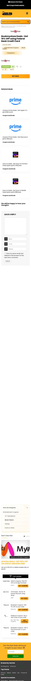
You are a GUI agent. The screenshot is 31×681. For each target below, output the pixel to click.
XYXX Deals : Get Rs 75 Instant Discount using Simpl (18, 593)
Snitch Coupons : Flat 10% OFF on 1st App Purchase (19, 582)
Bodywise (13, 609)
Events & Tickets (9, 528)
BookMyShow (11, 53)
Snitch (12, 585)
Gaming (7, 524)
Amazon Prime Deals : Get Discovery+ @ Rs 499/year (15, 138)
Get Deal (15, 76)
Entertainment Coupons (11, 48)
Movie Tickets (9, 520)
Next (28, 548)
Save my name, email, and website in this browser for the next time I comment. (14, 255)
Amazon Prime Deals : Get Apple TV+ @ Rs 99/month (15, 111)
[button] (27, 13)
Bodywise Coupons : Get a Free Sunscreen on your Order (19, 629)
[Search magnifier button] (28, 22)
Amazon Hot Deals (16, 2)
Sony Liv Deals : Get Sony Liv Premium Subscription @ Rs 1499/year (15, 164)
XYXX (12, 598)
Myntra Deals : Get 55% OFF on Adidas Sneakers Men (14, 562)
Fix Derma (13, 621)
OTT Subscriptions (10, 516)
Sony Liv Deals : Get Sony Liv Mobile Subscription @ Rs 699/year (14, 191)
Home (2, 26)
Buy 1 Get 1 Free (15, 620)
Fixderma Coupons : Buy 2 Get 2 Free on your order (19, 616)
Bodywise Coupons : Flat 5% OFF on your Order (18, 606)
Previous (3, 548)
